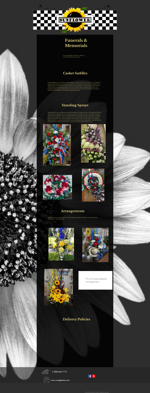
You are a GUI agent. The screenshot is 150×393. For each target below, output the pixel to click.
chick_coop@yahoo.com (60, 380)
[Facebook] (89, 376)
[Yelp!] (93, 376)
